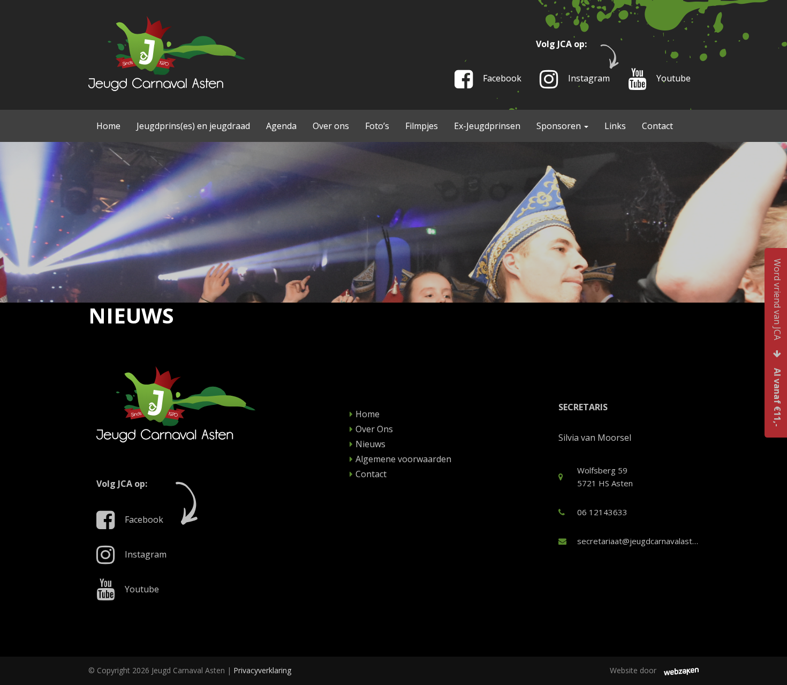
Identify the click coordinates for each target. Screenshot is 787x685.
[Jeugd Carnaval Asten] (166, 52)
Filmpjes (421, 126)
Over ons (331, 126)
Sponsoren (559, 126)
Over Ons (374, 429)
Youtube (672, 78)
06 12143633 (602, 512)
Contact (657, 126)
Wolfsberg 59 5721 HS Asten (605, 476)
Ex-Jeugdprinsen (487, 126)
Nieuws (370, 444)
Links (615, 126)
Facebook (501, 78)
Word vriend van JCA (777, 343)
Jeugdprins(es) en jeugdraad (193, 126)
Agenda (281, 126)
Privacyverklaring (262, 670)
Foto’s (377, 126)
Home (108, 126)
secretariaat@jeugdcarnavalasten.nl (638, 541)
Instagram (588, 78)
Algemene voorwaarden (403, 459)
